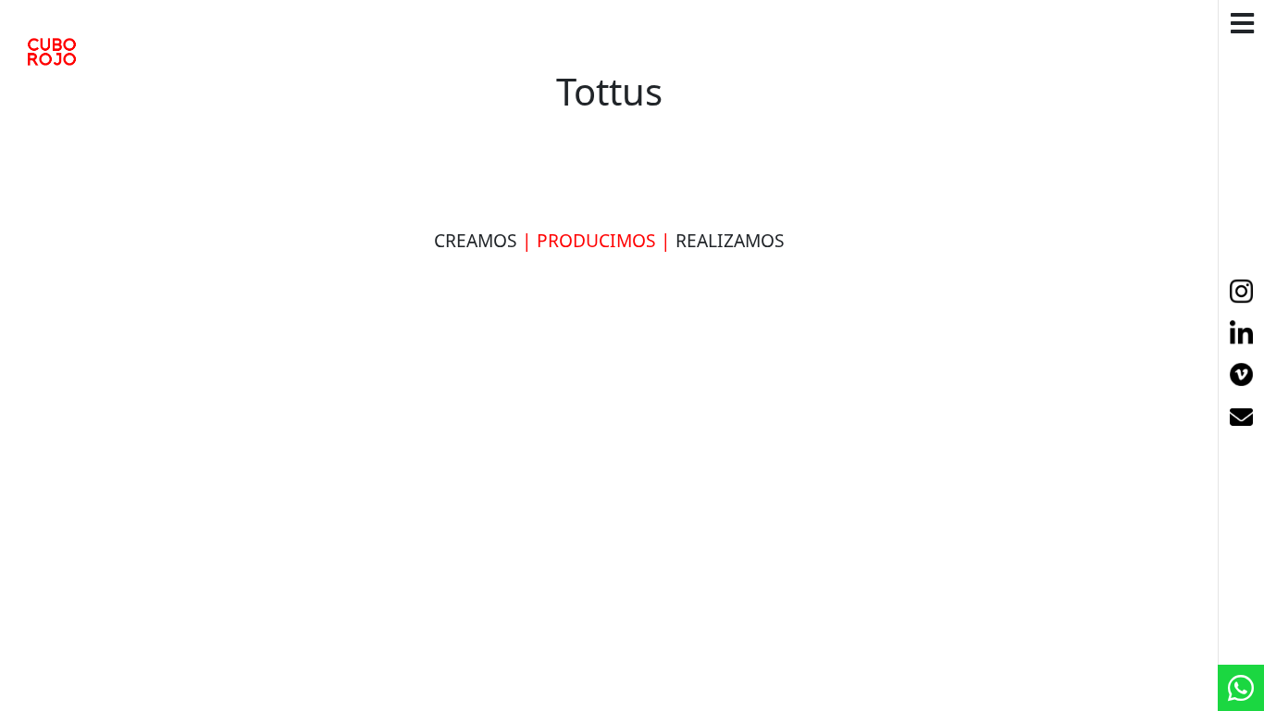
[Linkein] (1241, 334)
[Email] (1241, 419)
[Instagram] (1241, 292)
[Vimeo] (1241, 377)
